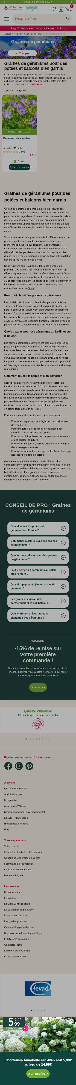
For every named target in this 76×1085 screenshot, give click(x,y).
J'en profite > (38, 1073)
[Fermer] (70, 1023)
